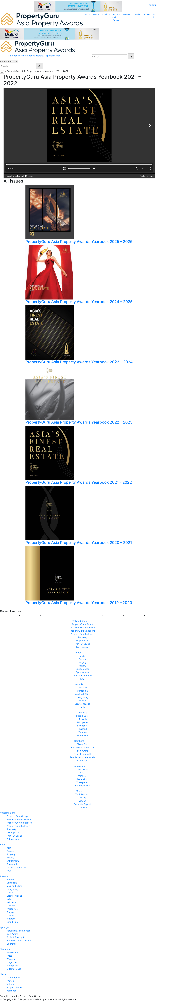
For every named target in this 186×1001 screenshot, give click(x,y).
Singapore (82, 725)
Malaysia (82, 719)
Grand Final (82, 735)
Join (82, 655)
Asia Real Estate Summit (82, 627)
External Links (82, 785)
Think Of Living (82, 643)
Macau (82, 700)
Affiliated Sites (79, 621)
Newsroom (127, 14)
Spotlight (106, 14)
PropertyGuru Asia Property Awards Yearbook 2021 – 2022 (78, 482)
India (82, 707)
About (87, 14)
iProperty (82, 637)
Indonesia (82, 712)
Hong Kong (82, 697)
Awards (95, 14)
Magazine (82, 779)
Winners (82, 775)
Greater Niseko (82, 703)
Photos (24, 55)
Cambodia (82, 690)
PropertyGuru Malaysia (82, 634)
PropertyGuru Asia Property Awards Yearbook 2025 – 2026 (78, 241)
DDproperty (82, 640)
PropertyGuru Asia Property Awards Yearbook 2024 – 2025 (78, 301)
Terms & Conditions (82, 675)
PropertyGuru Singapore (82, 630)
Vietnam (82, 732)
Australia (82, 687)
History (82, 665)
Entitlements (82, 669)
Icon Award (82, 750)
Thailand (82, 729)
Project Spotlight (82, 754)
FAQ (82, 678)
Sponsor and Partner (116, 17)
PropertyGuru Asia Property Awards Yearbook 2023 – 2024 (79, 362)
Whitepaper (82, 782)
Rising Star (82, 744)
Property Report (43, 55)
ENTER (152, 5)
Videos (31, 55)
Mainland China (82, 694)
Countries (82, 760)
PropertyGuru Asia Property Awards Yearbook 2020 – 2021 (78, 542)
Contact (146, 14)
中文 (154, 15)
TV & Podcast (14, 55)
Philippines (82, 722)
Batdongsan (82, 647)
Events (82, 659)
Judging (82, 662)
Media (137, 14)
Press (82, 772)
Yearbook (57, 55)
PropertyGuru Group (82, 624)
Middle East (82, 715)
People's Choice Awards (82, 757)
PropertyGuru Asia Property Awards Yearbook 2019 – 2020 (78, 602)
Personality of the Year (82, 747)
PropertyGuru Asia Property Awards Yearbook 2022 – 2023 (78, 422)
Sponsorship (82, 672)
